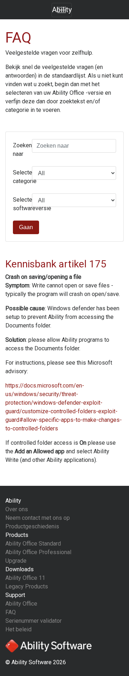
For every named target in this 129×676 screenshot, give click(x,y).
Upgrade (16, 560)
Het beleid (18, 629)
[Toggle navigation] (62, 10)
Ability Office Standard (33, 543)
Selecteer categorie (20, 176)
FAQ (10, 612)
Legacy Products (26, 586)
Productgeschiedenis (32, 526)
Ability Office (21, 603)
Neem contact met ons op (37, 517)
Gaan (26, 227)
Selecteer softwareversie (20, 204)
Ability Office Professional (38, 552)
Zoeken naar (20, 149)
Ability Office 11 (25, 577)
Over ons (16, 509)
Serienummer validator (33, 620)
